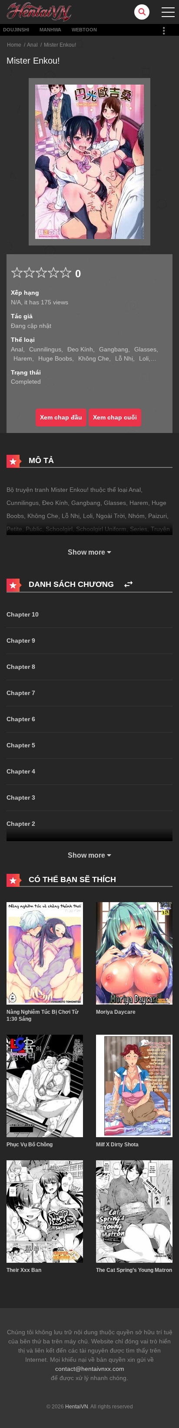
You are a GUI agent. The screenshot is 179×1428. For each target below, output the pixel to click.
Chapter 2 (21, 823)
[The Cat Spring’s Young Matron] (134, 1211)
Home (14, 45)
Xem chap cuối (115, 417)
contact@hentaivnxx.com (89, 1368)
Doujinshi (16, 29)
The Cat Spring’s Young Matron (134, 1270)
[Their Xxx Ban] (45, 1211)
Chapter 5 (21, 745)
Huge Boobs (55, 358)
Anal (32, 45)
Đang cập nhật (31, 325)
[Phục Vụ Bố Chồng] (45, 1085)
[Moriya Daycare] (134, 952)
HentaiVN (76, 1407)
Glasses (145, 349)
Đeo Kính (80, 349)
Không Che (93, 358)
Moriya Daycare (116, 1012)
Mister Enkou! (60, 45)
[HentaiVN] (39, 11)
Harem (22, 358)
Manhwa (50, 29)
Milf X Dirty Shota (117, 1145)
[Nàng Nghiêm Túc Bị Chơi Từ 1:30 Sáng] (45, 952)
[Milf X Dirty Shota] (134, 1085)
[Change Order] (128, 584)
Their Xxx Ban (24, 1270)
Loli (144, 358)
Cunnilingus (45, 349)
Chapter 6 (21, 719)
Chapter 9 (21, 640)
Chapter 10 (23, 614)
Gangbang (113, 349)
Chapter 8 (21, 666)
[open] (168, 12)
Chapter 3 (21, 797)
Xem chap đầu (61, 417)
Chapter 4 (21, 771)
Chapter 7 (21, 692)
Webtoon (84, 29)
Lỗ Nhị (124, 358)
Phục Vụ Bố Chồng (30, 1145)
